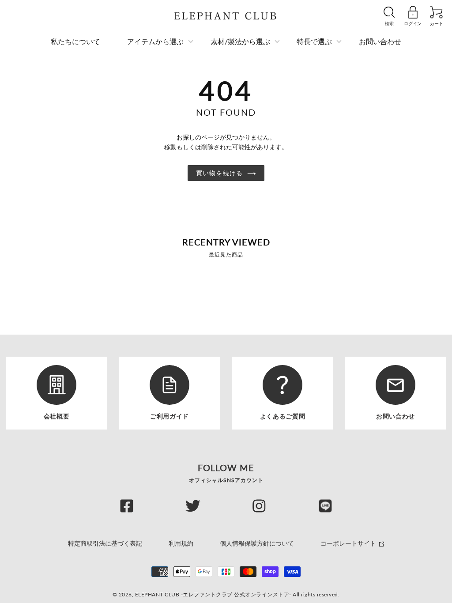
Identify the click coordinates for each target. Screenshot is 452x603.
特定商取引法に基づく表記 (105, 543)
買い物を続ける (219, 173)
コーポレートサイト (349, 543)
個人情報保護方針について (257, 543)
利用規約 (181, 543)
